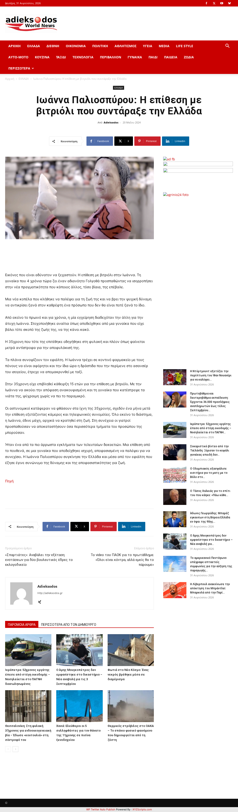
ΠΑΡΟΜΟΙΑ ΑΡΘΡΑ (22, 624)
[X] (214, 3)
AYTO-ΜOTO (18, 57)
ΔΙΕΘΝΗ (52, 46)
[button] (227, 46)
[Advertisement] (200, 280)
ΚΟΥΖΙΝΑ (42, 57)
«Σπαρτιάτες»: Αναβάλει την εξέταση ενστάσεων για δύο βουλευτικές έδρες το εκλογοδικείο (39, 560)
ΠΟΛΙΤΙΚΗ (100, 46)
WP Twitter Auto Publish (100, 809)
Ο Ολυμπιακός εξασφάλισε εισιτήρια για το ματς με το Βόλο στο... (209, 473)
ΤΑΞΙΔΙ (61, 57)
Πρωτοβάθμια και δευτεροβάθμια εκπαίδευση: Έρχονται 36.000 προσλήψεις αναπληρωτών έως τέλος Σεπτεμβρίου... (210, 402)
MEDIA (164, 46)
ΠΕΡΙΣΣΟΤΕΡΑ (19, 68)
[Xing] (41, 602)
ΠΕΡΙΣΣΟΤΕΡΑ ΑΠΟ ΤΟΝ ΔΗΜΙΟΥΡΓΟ (68, 624)
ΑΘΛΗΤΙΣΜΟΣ (125, 46)
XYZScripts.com (142, 809)
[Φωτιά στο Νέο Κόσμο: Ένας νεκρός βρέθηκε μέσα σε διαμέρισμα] (131, 650)
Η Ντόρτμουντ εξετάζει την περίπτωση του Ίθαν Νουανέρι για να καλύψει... (210, 375)
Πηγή (9, 481)
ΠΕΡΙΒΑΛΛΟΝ (110, 57)
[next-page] (15, 749)
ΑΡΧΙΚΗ (14, 46)
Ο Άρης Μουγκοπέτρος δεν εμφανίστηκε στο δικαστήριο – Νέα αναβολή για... (211, 540)
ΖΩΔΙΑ (189, 57)
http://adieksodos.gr (50, 593)
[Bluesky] (229, 3)
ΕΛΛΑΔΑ (33, 46)
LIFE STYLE (184, 46)
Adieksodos (111, 122)
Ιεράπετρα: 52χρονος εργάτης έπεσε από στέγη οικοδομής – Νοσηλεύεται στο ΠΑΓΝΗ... (210, 428)
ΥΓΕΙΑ (147, 46)
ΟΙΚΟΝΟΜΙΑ (76, 46)
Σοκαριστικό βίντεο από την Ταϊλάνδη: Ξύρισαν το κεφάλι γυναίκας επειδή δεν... (209, 450)
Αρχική (9, 79)
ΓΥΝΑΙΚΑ (135, 57)
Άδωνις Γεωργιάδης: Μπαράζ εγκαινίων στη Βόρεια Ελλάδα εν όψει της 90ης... (210, 517)
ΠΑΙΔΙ (153, 57)
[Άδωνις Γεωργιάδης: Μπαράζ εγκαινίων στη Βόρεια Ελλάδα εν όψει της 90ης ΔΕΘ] (174, 519)
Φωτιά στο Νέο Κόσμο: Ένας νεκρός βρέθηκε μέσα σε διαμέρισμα (128, 674)
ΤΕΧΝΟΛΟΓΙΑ (83, 57)
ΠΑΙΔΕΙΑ (170, 57)
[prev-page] (8, 749)
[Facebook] (206, 3)
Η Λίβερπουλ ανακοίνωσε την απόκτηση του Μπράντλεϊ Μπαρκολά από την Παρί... (210, 588)
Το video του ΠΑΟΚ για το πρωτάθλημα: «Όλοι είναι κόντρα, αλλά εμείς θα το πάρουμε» (122, 560)
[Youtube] (221, 3)
